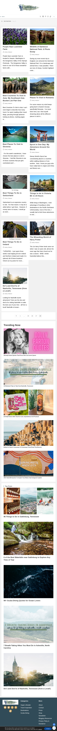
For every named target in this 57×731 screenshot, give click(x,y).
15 (28, 316)
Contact (41, 707)
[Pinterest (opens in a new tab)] (45, 16)
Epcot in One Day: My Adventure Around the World (40, 146)
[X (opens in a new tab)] (40, 16)
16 (32, 316)
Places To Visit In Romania (42, 98)
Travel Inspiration (26, 707)
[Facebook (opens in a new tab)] (43, 16)
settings (40, 729)
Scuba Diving (25, 713)
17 (36, 316)
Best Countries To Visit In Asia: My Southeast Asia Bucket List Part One (14, 98)
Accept (48, 728)
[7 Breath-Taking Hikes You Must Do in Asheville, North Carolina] (28, 624)
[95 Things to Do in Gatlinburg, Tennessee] (28, 501)
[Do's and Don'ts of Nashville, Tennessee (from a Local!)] (28, 669)
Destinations (25, 710)
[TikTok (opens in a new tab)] (50, 16)
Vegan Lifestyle (26, 705)
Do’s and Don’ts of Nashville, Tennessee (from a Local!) (15, 288)
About (41, 705)
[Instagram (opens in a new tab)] (48, 16)
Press (40, 710)
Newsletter (42, 716)
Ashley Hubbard (8, 52)
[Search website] (54, 17)
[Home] (1, 21)
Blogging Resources (45, 718)
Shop (40, 713)
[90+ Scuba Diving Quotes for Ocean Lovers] (28, 581)
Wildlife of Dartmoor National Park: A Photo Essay (40, 49)
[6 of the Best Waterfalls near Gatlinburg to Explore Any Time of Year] (28, 538)
